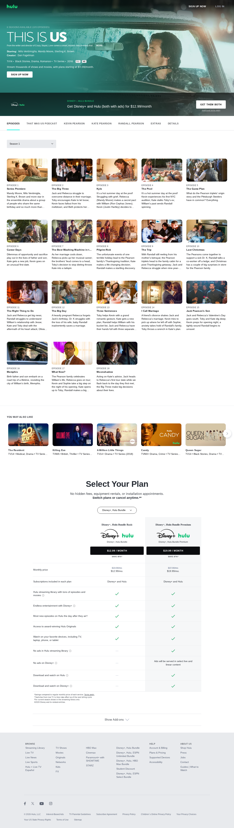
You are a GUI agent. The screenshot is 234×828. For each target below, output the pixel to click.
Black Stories (22, 61)
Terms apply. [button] (89, 695)
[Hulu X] (35, 803)
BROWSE (30, 744)
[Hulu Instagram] (50, 803)
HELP (152, 744)
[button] (13, 123)
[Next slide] (227, 433)
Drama (35, 61)
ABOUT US (186, 744)
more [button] (99, 45)
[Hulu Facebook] (27, 803)
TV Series (59, 61)
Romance (45, 61)
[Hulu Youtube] (44, 803)
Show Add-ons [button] (114, 719)
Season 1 (15, 143)
